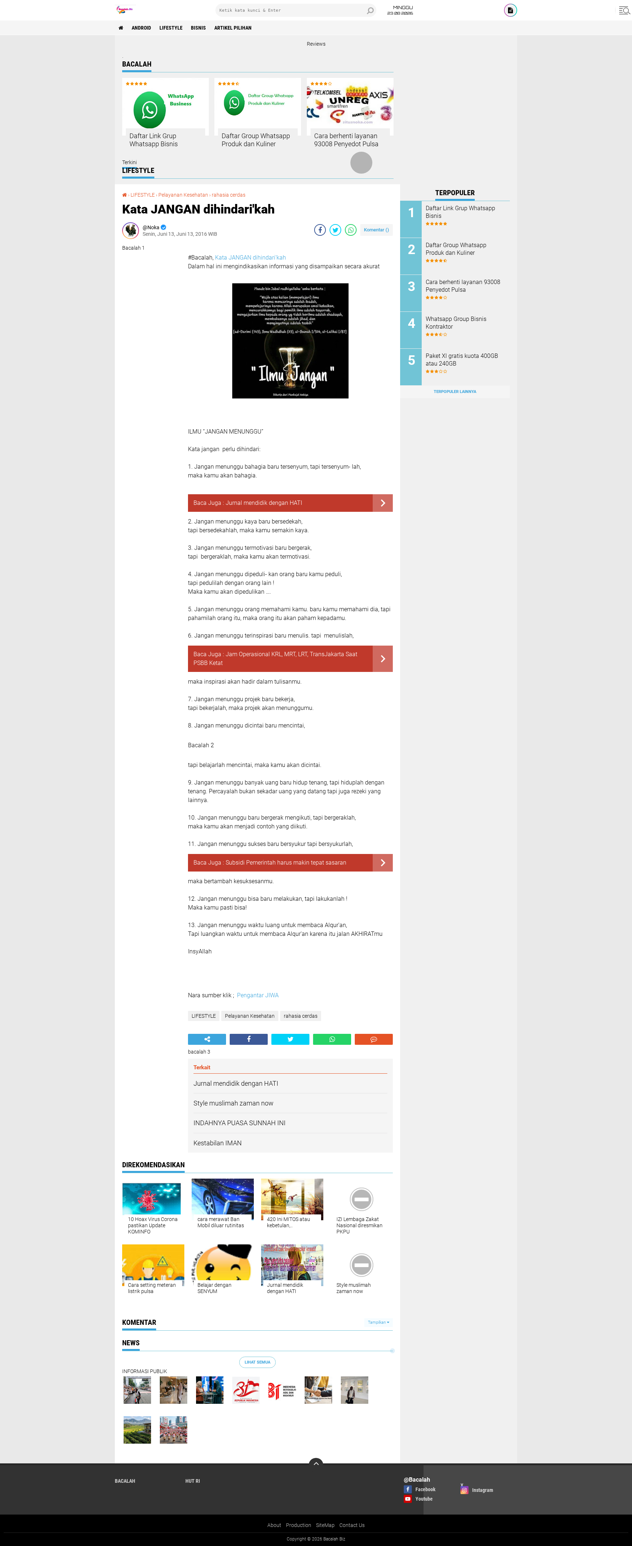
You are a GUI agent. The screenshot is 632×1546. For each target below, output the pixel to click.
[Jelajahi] (623, 10)
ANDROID (141, 28)
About (274, 1525)
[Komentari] (374, 1039)
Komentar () (376, 230)
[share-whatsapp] (351, 230)
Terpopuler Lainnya (455, 391)
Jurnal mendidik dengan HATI (264, 502)
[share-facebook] (320, 230)
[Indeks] (510, 10)
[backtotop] (316, 1465)
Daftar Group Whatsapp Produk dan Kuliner (256, 140)
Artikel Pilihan (233, 28)
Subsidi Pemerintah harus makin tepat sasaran (286, 862)
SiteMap (325, 1525)
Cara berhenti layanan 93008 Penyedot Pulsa (346, 140)
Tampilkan (377, 1322)
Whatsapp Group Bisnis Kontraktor (456, 322)
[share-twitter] (335, 230)
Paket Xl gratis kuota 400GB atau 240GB (462, 359)
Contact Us (352, 1525)
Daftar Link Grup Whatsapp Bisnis (153, 140)
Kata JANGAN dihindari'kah (250, 257)
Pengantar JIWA (258, 995)
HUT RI (192, 1481)
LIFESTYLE (171, 28)
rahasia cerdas (228, 195)
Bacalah (125, 1481)
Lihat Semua (257, 1362)
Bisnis (198, 28)
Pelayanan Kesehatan (183, 195)
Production (298, 1525)
